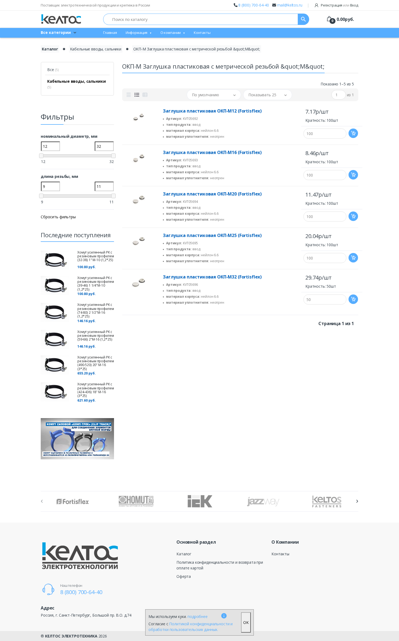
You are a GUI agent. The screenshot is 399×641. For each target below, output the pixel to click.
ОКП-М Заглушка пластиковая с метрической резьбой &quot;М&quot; (196, 49)
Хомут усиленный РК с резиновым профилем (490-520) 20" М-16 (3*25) (95, 363)
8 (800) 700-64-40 (253, 5)
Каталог (50, 49)
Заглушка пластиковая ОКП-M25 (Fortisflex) (212, 235)
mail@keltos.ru (289, 5)
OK (246, 622)
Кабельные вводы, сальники (95, 49)
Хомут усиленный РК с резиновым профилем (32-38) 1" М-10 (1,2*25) (95, 256)
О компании (170, 32)
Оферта (183, 576)
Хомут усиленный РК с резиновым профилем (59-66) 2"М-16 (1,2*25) (95, 335)
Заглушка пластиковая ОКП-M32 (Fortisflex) (212, 277)
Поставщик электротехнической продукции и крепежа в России (95, 5)
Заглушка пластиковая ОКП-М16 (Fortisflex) (212, 152)
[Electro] (61, 19)
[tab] (128, 94)
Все (53, 69)
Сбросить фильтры (58, 216)
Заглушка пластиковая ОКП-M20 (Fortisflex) (212, 194)
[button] (214, 94)
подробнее (198, 616)
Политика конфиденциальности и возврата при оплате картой (219, 565)
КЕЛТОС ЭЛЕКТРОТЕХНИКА (71, 636)
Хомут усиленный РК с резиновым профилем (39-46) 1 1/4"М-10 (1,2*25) (95, 283)
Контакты (202, 32)
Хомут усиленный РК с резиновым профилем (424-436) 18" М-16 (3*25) (95, 390)
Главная (110, 32)
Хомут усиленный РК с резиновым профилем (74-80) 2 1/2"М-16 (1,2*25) (95, 310)
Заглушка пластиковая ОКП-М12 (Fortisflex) (212, 111)
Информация (137, 32)
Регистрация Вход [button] (339, 5)
